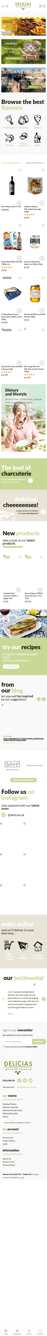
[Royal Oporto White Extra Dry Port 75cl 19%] (34, 572)
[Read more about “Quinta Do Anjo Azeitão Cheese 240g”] (19, 363)
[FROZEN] (9, 137)
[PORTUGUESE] (9, 120)
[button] (4, 26)
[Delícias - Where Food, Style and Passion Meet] (23, 6)
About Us (7, 1158)
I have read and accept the (21, 1047)
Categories (17, 1334)
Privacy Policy (9, 1165)
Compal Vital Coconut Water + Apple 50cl (11, 595)
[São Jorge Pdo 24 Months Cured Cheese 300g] (35, 345)
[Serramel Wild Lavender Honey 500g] (35, 293)
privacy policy (32, 1047)
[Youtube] (30, 1080)
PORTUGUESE (9, 128)
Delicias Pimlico (10, 1104)
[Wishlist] (20, 170)
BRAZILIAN (23, 128)
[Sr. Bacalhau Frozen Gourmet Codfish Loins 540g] (12, 293)
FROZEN (9, 145)
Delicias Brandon (10, 1113)
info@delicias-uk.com (26, 1087)
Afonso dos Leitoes (12, 766)
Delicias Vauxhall (10, 1107)
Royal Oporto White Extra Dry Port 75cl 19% (34, 595)
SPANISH (38, 128)
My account (8, 1137)
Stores (5, 1116)
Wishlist (40, 1334)
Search (29, 1334)
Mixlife (21, 1177)
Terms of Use (8, 1162)
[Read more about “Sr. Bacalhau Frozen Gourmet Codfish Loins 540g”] (19, 310)
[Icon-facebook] (19, 1080)
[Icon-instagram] (25, 1080)
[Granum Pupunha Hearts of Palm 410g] (35, 241)
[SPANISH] (38, 120)
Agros (34, 766)
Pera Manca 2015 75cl (11, 206)
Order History (9, 1140)
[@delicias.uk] (3, 815)
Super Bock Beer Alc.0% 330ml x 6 (11, 262)
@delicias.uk (16, 815)
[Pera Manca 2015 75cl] (12, 185)
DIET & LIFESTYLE (23, 144)
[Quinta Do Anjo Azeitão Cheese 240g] (12, 345)
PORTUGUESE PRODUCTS (11, 163)
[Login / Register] (40, 6)
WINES (38, 145)
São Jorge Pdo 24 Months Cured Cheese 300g (34, 369)
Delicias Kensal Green (12, 1110)
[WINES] (38, 137)
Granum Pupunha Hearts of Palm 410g (33, 262)
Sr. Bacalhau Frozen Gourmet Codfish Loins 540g (11, 316)
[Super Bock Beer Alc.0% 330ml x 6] (12, 241)
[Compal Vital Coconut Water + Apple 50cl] (12, 572)
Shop (6, 1334)
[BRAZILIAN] (23, 120)
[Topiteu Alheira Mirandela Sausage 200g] (35, 185)
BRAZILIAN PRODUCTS (34, 163)
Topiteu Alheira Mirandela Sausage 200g (32, 209)
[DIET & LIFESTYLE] (23, 135)
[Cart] (44, 6)
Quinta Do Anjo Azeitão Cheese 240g (12, 367)
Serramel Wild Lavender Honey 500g (35, 315)
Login (5, 1143)
